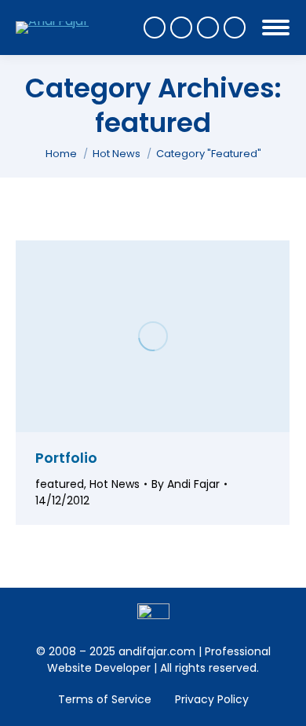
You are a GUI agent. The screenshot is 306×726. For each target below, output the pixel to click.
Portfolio (66, 458)
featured (59, 484)
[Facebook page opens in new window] (155, 27)
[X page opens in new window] (181, 27)
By (185, 484)
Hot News (114, 484)
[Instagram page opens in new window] (208, 27)
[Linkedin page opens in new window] (235, 27)
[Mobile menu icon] (275, 27)
